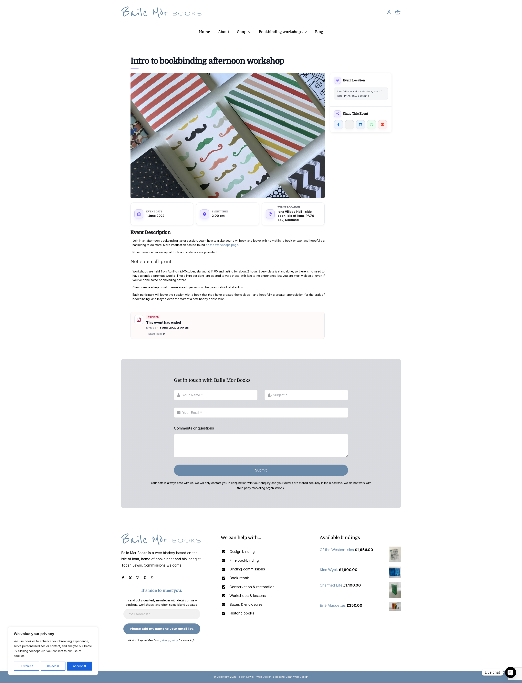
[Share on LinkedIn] (360, 124)
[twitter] (130, 577)
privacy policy (169, 640)
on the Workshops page (222, 245)
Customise (26, 666)
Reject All (53, 666)
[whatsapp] (152, 577)
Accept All (79, 666)
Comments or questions (194, 428)
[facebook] (123, 577)
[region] (53, 651)
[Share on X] (349, 124)
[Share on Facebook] (338, 124)
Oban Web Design (297, 676)
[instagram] (137, 577)
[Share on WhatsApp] (371, 124)
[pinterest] (145, 577)
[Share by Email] (382, 124)
